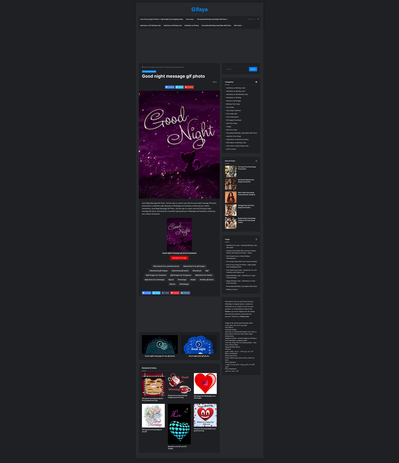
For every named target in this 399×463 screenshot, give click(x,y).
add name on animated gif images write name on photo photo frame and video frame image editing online (241, 334)
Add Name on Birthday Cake (235, 88)
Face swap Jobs (231, 114)
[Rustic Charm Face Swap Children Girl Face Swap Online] (230, 223)
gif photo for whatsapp (155, 280)
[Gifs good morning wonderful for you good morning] (153, 384)
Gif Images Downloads (156, 67)
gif (207, 271)
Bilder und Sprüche (231, 353)
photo (173, 284)
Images (228, 126)
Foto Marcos (229, 327)
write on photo (231, 149)
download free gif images (194, 266)
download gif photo (180, 271)
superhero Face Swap (233, 136)
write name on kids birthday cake (237, 146)
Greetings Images (230, 329)
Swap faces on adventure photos (237, 139)
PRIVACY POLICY (232, 289)
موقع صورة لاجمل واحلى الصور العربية (236, 325)
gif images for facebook (156, 275)
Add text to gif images (233, 101)
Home (145, 67)
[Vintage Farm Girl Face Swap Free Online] (230, 210)
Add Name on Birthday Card (173, 25)
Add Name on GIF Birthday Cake (150, 25)
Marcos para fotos (231, 355)
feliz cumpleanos (230, 362)
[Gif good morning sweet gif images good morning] (179, 383)
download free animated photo (166, 266)
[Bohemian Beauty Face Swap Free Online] (230, 184)
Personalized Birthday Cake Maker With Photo (216, 25)
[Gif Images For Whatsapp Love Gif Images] (205, 383)
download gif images (159, 271)
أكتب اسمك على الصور (231, 371)
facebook (197, 271)
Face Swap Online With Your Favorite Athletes (241, 261)
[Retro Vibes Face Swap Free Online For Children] (230, 197)
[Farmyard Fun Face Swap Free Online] (230, 171)
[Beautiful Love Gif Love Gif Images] (179, 424)
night (193, 280)
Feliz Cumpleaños (230, 369)
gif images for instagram (181, 275)
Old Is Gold (237, 25)
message (182, 280)
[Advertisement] (199, 45)
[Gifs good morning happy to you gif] (153, 415)
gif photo (228, 349)
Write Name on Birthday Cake (236, 142)
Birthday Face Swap (233, 104)
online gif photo (207, 280)
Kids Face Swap (231, 130)
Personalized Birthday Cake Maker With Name (212, 19)
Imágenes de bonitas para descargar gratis (239, 323)
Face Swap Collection (233, 110)
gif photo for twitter (204, 275)
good (171, 280)
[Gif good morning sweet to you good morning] (205, 415)
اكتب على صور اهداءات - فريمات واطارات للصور (239, 351)
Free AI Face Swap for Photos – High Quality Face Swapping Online (161, 19)
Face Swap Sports (232, 117)
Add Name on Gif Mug (192, 25)
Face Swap (189, 19)
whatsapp (185, 284)
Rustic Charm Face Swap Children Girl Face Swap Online (247, 220)
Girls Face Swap (231, 123)
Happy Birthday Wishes (232, 347)
